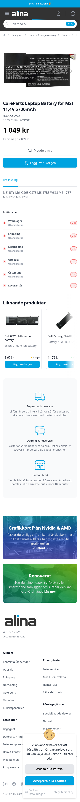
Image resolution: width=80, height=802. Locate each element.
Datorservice (51, 669)
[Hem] (4, 35)
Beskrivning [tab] (10, 180)
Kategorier (17, 35)
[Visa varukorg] (73, 13)
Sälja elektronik (52, 692)
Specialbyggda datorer (57, 713)
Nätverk (48, 721)
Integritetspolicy (63, 792)
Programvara (11, 767)
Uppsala (8, 669)
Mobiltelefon (11, 759)
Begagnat (9, 729)
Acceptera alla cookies (49, 781)
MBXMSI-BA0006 (11, 116)
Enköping (9, 677)
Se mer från (17, 120)
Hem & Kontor (11, 752)
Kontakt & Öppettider (16, 662)
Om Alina (9, 700)
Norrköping (10, 685)
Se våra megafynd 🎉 (40, 3)
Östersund (9, 692)
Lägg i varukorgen (43, 163)
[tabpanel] (40, 197)
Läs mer (52, 591)
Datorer (66, 35)
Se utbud (40, 548)
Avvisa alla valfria (49, 769)
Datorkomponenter (15, 744)
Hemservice (50, 684)
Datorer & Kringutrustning (42, 35)
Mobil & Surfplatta (54, 677)
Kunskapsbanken (13, 708)
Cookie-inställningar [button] (37, 792)
